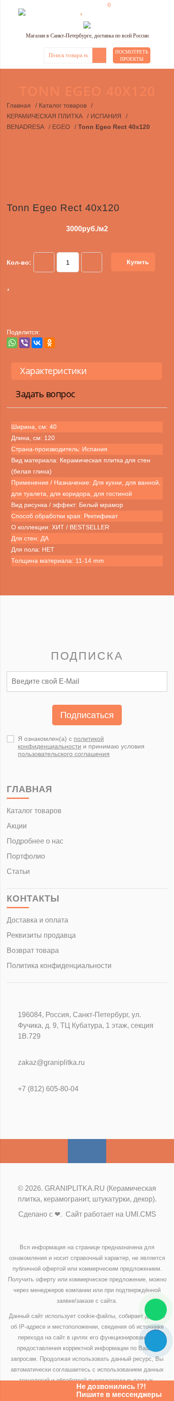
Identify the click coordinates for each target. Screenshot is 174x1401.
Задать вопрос (45, 394)
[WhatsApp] (12, 342)
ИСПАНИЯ (106, 116)
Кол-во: (19, 262)
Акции (17, 826)
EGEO (61, 126)
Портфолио (26, 856)
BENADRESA (25, 126)
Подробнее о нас (35, 841)
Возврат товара (33, 950)
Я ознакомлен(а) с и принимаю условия (81, 746)
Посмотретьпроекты (131, 55)
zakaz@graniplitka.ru (51, 1062)
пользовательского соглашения (64, 753)
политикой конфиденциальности (61, 742)
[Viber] (24, 342)
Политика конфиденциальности (59, 965)
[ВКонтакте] (37, 342)
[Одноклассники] (49, 342)
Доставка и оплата (37, 920)
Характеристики (53, 371)
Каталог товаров (63, 105)
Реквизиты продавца (41, 935)
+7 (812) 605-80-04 (48, 1089)
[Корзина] (102, 9)
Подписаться (87, 715)
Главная (19, 105)
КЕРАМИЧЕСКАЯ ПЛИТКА (45, 116)
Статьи (18, 871)
